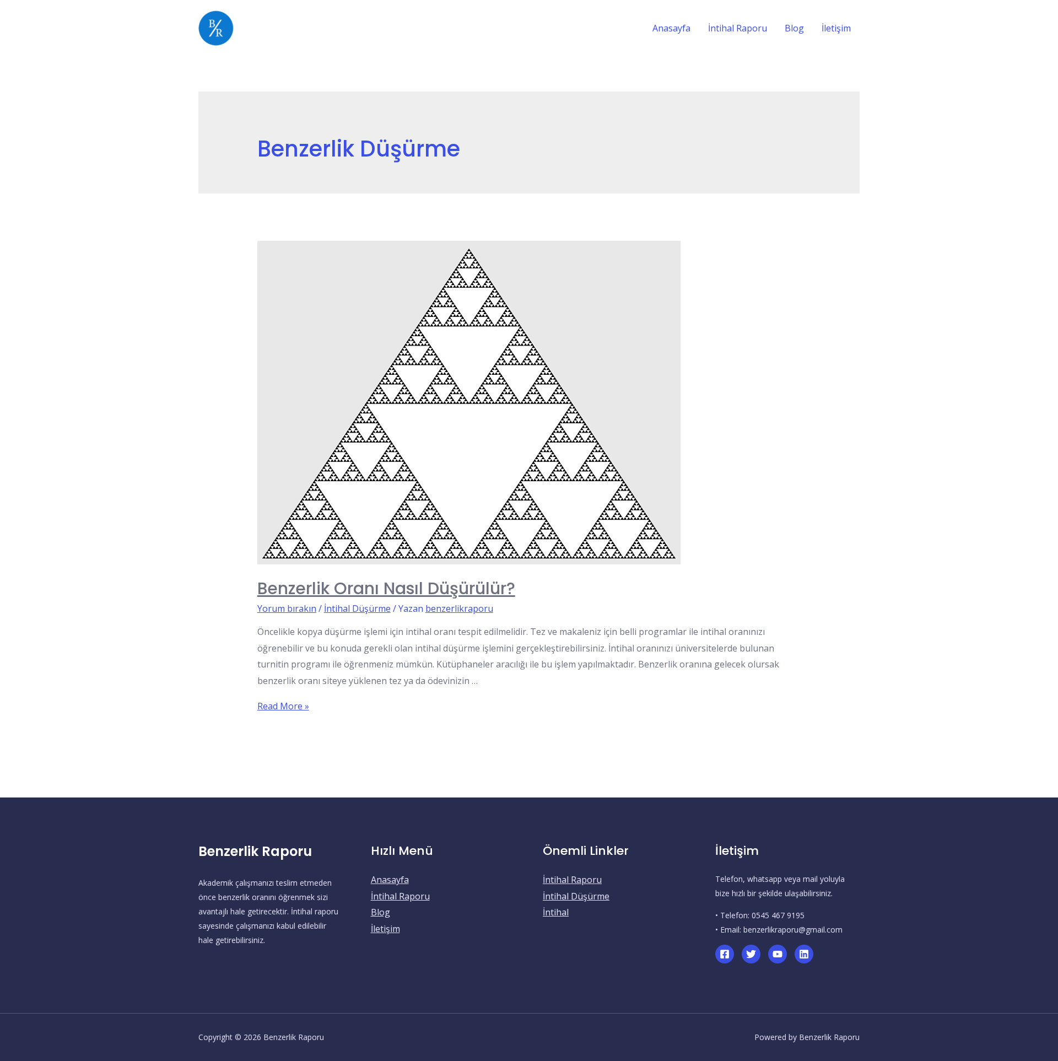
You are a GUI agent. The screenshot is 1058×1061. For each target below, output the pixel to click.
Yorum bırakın (286, 608)
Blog (380, 912)
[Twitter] (751, 954)
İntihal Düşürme (357, 608)
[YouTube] (777, 954)
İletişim (385, 929)
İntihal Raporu (400, 896)
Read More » (283, 706)
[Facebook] (724, 954)
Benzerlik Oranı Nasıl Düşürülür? (386, 588)
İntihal (556, 912)
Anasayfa (390, 880)
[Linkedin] (804, 954)
